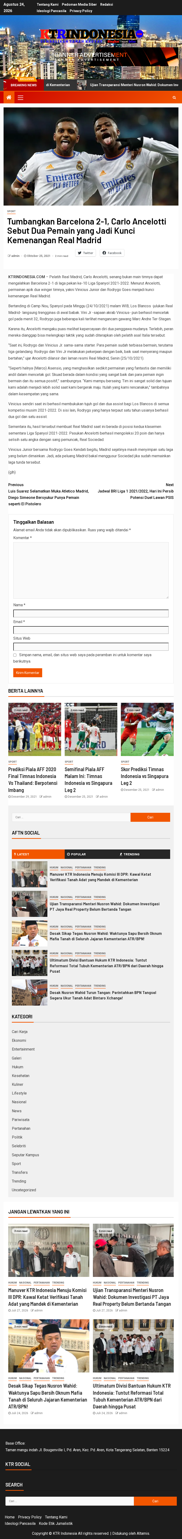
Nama (19, 605)
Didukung (120, 1533)
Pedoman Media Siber (79, 4)
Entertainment (23, 1049)
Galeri (16, 1058)
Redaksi (106, 4)
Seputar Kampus (25, 1155)
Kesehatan (20, 1075)
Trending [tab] (131, 854)
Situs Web (21, 638)
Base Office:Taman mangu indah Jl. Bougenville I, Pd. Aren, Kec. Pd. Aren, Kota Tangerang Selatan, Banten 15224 (87, 1446)
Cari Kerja (19, 1031)
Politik (17, 1137)
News (17, 1111)
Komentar (22, 538)
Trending (100, 867)
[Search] (174, 97)
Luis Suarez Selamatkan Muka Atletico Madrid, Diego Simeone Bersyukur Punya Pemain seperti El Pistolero (48, 494)
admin (15, 256)
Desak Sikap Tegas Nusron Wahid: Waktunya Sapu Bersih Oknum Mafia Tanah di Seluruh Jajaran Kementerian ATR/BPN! (106, 936)
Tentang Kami (48, 4)
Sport (11, 211)
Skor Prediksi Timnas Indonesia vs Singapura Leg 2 (144, 776)
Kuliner (17, 1084)
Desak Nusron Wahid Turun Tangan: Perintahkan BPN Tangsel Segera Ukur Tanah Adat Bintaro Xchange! (103, 995)
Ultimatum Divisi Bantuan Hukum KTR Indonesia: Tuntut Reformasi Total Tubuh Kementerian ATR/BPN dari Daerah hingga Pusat (106, 965)
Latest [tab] (23, 854)
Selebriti (19, 1146)
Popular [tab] (78, 854)
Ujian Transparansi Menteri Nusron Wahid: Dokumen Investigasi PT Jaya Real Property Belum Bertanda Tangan (104, 906)
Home (10, 1517)
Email (19, 622)
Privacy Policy (81, 11)
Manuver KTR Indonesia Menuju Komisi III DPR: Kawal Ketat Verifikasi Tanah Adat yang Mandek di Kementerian (100, 876)
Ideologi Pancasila (51, 11)
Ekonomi (19, 1040)
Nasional (67, 867)
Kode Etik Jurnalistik (56, 1523)
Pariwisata (20, 1119)
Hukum (54, 867)
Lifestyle (19, 1093)
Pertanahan (83, 867)
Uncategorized (24, 1190)
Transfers (20, 1172)
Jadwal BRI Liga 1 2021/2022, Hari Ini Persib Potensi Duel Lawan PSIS (136, 491)
